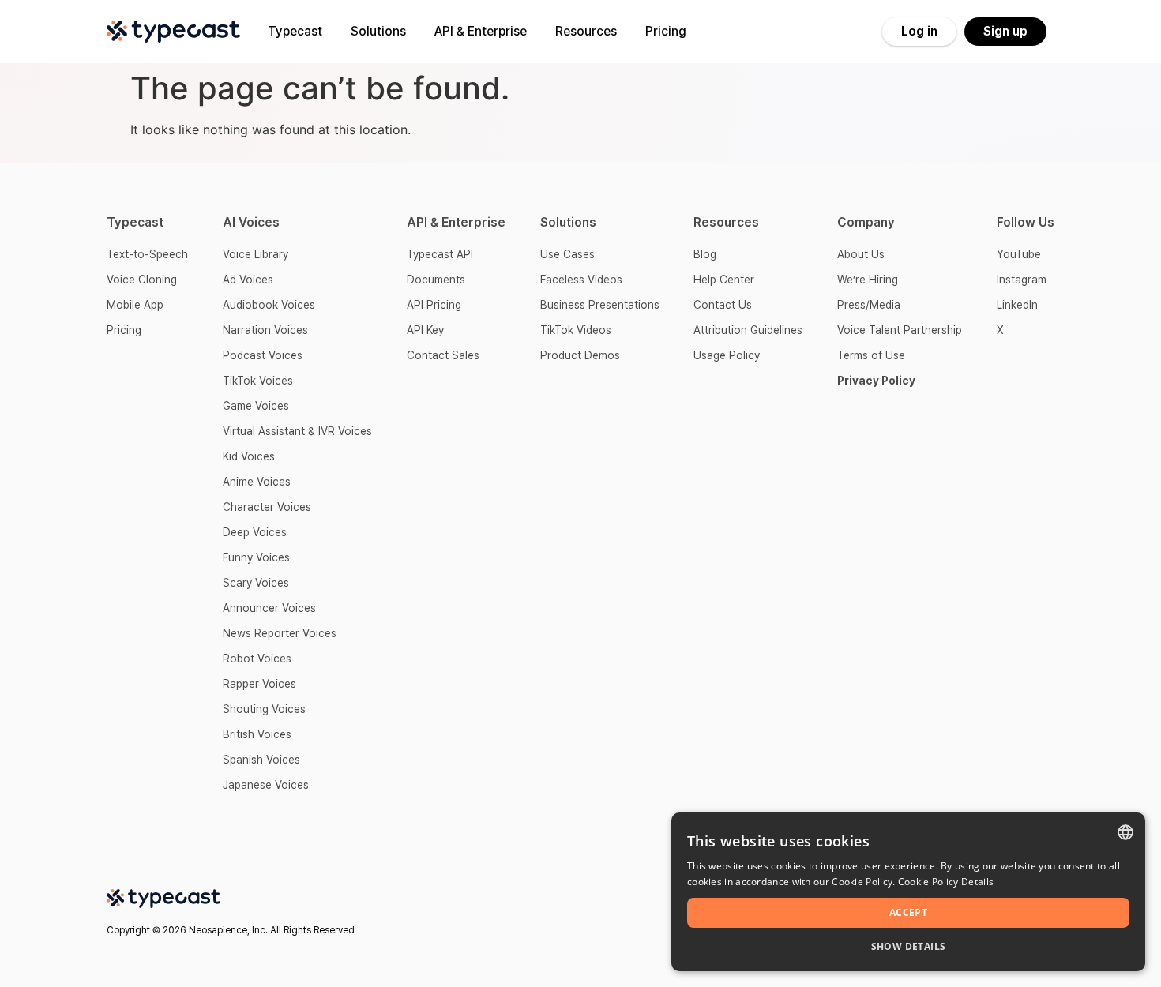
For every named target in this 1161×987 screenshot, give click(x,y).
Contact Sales (443, 355)
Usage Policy (726, 355)
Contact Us (722, 304)
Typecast (295, 31)
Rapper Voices (259, 683)
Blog (704, 254)
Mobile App (135, 304)
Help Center (723, 279)
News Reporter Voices (279, 633)
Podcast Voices (262, 355)
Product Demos (580, 355)
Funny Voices (256, 557)
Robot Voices (257, 658)
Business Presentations (599, 304)
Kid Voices (249, 456)
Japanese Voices (266, 785)
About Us (861, 254)
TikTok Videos (575, 330)
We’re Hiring (867, 279)
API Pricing (434, 304)
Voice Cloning (142, 279)
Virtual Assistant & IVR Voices (297, 431)
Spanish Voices (261, 759)
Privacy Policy (876, 380)
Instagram (1021, 279)
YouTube (1019, 254)
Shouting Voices (264, 709)
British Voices (257, 734)
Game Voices (256, 406)
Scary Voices (256, 582)
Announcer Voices (269, 608)
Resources (586, 31)
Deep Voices (255, 532)
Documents (436, 279)
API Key (425, 330)
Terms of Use (871, 355)
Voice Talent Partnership (899, 330)
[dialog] (908, 891)
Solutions (378, 31)
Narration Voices (265, 330)
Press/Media (868, 304)
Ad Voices (248, 279)
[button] (908, 946)
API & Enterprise (480, 31)
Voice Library (255, 254)
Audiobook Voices (269, 304)
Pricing (665, 31)
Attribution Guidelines (747, 330)
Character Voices (267, 507)
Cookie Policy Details (946, 881)
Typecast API (440, 254)
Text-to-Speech (147, 254)
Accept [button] (908, 912)
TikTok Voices (258, 380)
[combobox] (1125, 832)
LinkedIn (1017, 304)
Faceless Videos (581, 279)
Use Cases (567, 254)
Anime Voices (257, 481)
